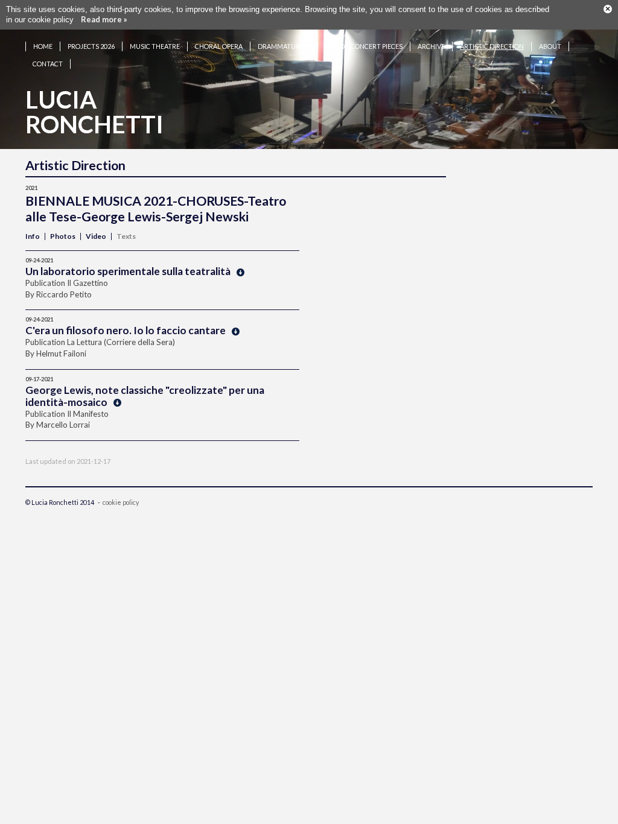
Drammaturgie (284, 46)
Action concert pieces (364, 46)
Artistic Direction (492, 46)
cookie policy (121, 502)
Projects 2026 (91, 46)
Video (96, 236)
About (550, 46)
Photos (62, 236)
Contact (48, 64)
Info (32, 236)
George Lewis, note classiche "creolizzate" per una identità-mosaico (144, 396)
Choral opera (219, 46)
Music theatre (155, 46)
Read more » (104, 19)
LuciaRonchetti (94, 112)
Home (43, 46)
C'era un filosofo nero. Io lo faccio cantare (125, 330)
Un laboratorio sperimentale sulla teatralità (128, 271)
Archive (431, 46)
